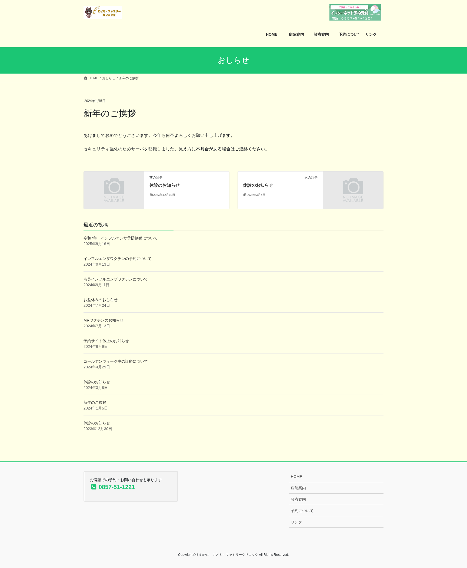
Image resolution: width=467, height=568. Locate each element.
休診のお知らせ (164, 185)
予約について (302, 510)
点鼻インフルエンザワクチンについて (116, 279)
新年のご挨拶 (95, 402)
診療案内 (298, 499)
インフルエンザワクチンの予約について (118, 258)
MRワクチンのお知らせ (104, 320)
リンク (296, 522)
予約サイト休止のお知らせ (106, 341)
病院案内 (298, 488)
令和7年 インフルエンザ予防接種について (121, 238)
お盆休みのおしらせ (101, 300)
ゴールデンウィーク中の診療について (116, 361)
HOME (296, 476)
